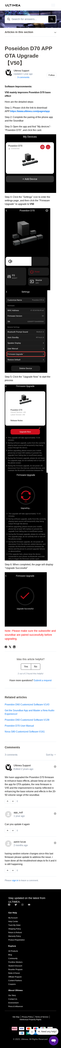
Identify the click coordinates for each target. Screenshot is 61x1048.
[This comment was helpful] (7, 801)
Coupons (12, 984)
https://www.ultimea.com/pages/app (30, 111)
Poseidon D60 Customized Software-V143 (27, 704)
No (35, 666)
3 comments (23, 77)
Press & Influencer (15, 1006)
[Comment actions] (55, 767)
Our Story (12, 995)
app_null (18, 812)
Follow (52, 75)
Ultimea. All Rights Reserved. (34, 1039)
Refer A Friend (14, 973)
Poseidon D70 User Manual (19, 725)
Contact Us (12, 999)
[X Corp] (10, 647)
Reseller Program (15, 969)
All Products (13, 951)
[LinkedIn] (14, 647)
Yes (26, 666)
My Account (12, 918)
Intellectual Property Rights (30, 1020)
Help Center (13, 921)
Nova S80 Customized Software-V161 (25, 731)
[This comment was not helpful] (13, 801)
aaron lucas (20, 842)
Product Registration (16, 940)
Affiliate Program (15, 977)
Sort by (50, 754)
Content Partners (15, 981)
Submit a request (43, 680)
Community (12, 958)
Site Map (16, 1017)
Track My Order (14, 925)
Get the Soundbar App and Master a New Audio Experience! (29, 712)
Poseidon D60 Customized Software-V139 (27, 720)
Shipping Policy (14, 929)
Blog (10, 955)
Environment (13, 1003)
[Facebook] (6, 647)
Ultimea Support (21, 70)
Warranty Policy (14, 936)
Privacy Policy (27, 1017)
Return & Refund (15, 933)
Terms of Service (41, 1017)
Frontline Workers (15, 962)
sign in (15, 880)
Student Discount (15, 966)
